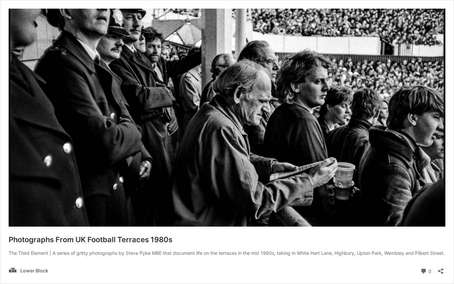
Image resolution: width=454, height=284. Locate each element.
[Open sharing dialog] (440, 269)
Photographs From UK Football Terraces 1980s (90, 239)
